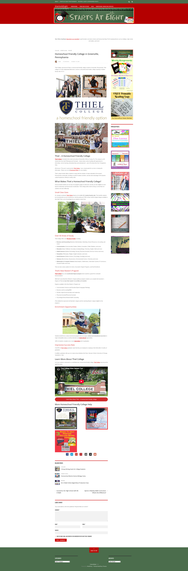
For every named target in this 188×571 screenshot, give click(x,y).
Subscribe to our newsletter (72, 39)
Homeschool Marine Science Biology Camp (73, 476)
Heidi (59, 61)
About (56, 1)
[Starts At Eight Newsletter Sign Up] (122, 57)
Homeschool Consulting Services (104, 6)
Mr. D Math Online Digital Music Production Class (75, 483)
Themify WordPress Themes (100, 566)
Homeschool (74, 6)
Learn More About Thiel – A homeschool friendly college (81, 399)
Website (56, 530)
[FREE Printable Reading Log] (122, 119)
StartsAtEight (93, 564)
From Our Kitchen (84, 6)
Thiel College (58, 159)
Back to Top (94, 550)
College (57, 50)
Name (56, 524)
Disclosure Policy (74, 170)
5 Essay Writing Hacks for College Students (73, 469)
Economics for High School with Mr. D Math (67, 492)
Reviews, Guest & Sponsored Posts (88, 1)
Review (70, 50)
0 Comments (66, 61)
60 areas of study (71, 238)
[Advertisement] (94, 30)
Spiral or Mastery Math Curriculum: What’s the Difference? (96, 492)
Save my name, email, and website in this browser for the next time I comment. (74, 536)
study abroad (82, 337)
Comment (57, 510)
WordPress (89, 566)
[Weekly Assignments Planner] (122, 91)
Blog (92, 6)
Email (83, 524)
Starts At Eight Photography (68, 1)
